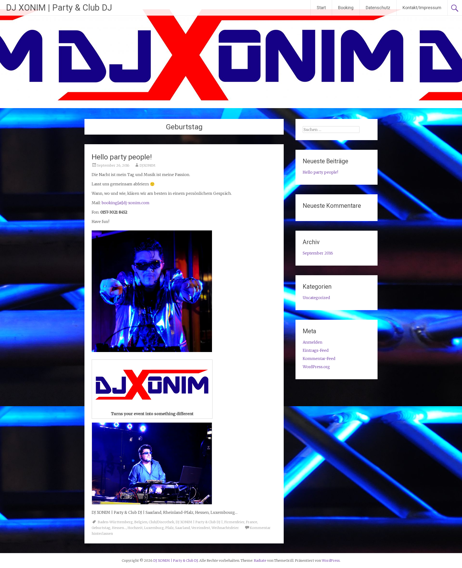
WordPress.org (316, 366)
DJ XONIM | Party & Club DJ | (199, 522)
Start (321, 7)
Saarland (182, 528)
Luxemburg (154, 528)
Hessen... (119, 528)
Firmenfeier (234, 522)
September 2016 (318, 253)
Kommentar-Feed (319, 358)
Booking (345, 7)
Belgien (140, 522)
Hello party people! (122, 157)
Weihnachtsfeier (225, 528)
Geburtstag (101, 528)
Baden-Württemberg (115, 522)
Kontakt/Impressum (422, 7)
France (251, 522)
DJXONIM (147, 165)
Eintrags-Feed (316, 350)
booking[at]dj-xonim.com (125, 202)
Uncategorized (316, 297)
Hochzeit (135, 528)
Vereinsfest (200, 528)
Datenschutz (378, 7)
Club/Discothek (161, 522)
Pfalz (169, 528)
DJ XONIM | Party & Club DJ (59, 8)
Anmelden (312, 342)
